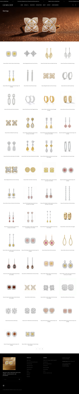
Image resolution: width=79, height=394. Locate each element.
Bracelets (28, 376)
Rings (28, 371)
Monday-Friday (64, 361)
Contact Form (45, 365)
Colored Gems (29, 369)
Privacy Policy (45, 369)
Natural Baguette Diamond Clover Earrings (49, 85)
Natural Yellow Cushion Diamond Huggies (67, 226)
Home (44, 371)
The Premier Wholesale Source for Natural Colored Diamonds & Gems (24, 1)
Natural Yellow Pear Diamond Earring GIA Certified (30, 156)
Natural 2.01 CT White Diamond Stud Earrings (30, 320)
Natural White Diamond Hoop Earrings (67, 156)
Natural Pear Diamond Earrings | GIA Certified (11, 156)
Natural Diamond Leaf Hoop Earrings (67, 85)
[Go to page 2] (42, 349)
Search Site (29, 360)
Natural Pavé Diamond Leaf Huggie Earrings (30, 109)
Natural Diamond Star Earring (30, 297)
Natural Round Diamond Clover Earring (67, 297)
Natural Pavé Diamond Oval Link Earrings (11, 109)
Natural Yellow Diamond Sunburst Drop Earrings (11, 203)
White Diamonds (30, 367)
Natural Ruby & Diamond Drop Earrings (49, 250)
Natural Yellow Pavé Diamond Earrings (30, 179)
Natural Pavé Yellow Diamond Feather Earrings (49, 63)
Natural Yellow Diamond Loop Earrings (67, 250)
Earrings (28, 374)
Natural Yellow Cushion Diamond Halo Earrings (11, 63)
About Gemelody (46, 367)
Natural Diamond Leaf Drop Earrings (30, 85)
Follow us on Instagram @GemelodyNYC (50, 360)
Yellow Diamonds (30, 365)
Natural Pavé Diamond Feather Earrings (67, 63)
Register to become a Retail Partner (49, 1)
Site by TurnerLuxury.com (17, 389)
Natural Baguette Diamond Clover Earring (30, 63)
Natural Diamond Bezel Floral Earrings (11, 132)
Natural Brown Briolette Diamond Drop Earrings (30, 273)
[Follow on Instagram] (3, 385)
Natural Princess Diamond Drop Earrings (68, 203)
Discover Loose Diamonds (47, 372)
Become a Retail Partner (47, 363)
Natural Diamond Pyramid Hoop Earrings (67, 109)
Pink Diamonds (29, 363)
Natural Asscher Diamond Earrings (11, 320)
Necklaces (28, 372)
